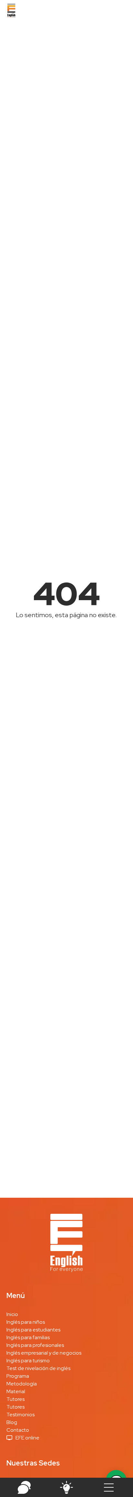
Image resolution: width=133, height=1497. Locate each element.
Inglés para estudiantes (33, 1329)
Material (15, 1391)
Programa (17, 1376)
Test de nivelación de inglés (38, 1368)
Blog (11, 1422)
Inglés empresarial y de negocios (43, 1352)
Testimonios (20, 1414)
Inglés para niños (25, 1322)
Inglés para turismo (28, 1360)
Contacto (17, 1430)
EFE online (27, 1437)
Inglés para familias (28, 1337)
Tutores (15, 1399)
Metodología (21, 1383)
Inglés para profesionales (35, 1345)
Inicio (12, 1314)
